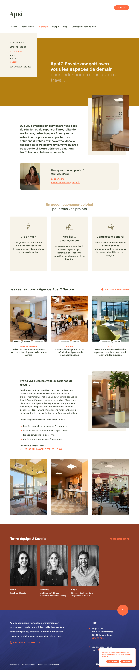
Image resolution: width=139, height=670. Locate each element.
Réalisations (28, 27)
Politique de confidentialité (48, 664)
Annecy (14, 62)
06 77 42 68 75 (57, 179)
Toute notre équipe (119, 539)
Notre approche (18, 47)
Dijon (14, 59)
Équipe (55, 27)
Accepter (113, 661)
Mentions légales (28, 664)
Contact (122, 8)
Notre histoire (17, 43)
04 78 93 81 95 (98, 638)
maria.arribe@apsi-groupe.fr (65, 182)
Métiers (13, 27)
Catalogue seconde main (84, 27)
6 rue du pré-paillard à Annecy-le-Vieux (43, 449)
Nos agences (16, 51)
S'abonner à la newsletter (26, 643)
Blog (65, 27)
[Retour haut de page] (122, 610)
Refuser (126, 661)
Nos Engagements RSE (20, 67)
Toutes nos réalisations (117, 290)
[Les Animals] (16, 14)
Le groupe (43, 27)
